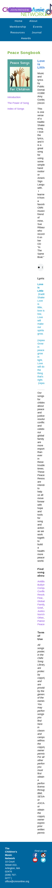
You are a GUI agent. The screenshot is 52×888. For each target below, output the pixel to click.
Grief (40, 607)
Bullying (41, 584)
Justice (41, 611)
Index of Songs (15, 108)
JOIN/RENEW (19, 10)
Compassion (44, 588)
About (33, 21)
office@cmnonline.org (17, 881)
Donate (40, 10)
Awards (26, 38)
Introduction (14, 97)
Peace (41, 624)
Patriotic (41, 621)
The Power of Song (18, 103)
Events (37, 26)
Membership (18, 26)
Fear (40, 598)
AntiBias (42, 581)
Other (40, 617)
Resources (17, 32)
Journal (37, 32)
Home (19, 21)
